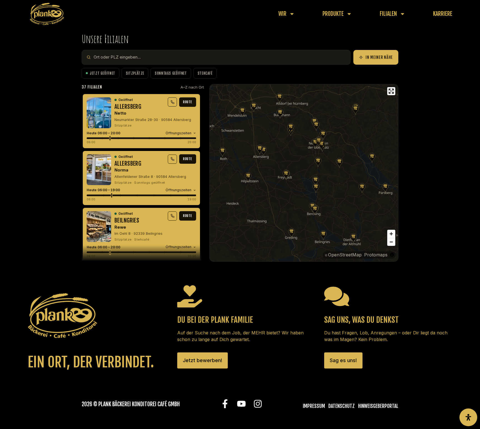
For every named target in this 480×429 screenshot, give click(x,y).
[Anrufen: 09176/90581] (172, 102)
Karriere (442, 14)
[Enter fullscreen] (391, 91)
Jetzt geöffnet (102, 73)
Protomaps (376, 255)
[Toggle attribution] (392, 254)
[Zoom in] (391, 234)
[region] (304, 172)
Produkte (333, 14)
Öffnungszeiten (178, 133)
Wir (282, 14)
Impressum (314, 406)
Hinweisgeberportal (378, 406)
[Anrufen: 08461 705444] (172, 216)
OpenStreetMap (345, 255)
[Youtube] (241, 404)
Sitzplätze (135, 73)
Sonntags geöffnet (171, 73)
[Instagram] (257, 404)
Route (187, 102)
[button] (263, 151)
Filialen (388, 14)
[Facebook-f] (225, 404)
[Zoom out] (391, 242)
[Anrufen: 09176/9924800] (172, 159)
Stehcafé (205, 73)
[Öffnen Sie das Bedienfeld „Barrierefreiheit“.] (468, 417)
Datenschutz (341, 406)
